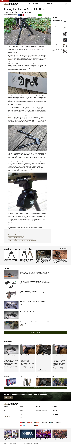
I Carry (21, 344)
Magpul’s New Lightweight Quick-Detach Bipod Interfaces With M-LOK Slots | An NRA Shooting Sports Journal (43, 261)
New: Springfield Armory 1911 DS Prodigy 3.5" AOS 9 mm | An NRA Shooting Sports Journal (43, 356)
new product (48, 359)
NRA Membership (55, 407)
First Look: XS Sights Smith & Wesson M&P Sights (33, 281)
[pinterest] (23, 14)
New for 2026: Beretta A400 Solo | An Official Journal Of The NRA (43, 361)
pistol (44, 359)
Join (10, 0)
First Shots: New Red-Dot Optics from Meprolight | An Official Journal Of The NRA (59, 364)
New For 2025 (35, 3)
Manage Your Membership (56, 411)
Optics (23, 284)
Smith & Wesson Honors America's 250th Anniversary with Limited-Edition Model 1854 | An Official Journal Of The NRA (43, 365)
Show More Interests (41, 387)
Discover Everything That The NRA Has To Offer (42, 439)
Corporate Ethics (15, 443)
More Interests (15, 342)
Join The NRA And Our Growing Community (27, 439)
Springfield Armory (40, 359)
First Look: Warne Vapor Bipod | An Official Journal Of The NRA (10, 260)
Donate (15, 0)
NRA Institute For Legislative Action (41, 410)
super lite (21, 231)
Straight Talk (6, 357)
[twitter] (21, 14)
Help (4, 411)
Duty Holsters (23, 357)
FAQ (4, 410)
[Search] (66, 4)
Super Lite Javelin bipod (35, 56)
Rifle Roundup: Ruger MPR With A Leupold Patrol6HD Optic (20, 239)
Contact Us (5, 409)
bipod (24, 231)
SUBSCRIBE (8, 397)
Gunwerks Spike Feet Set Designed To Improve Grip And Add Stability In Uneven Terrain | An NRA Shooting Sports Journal (60, 261)
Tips (20, 415)
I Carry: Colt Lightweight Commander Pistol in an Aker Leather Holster (22, 240)
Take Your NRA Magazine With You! (10, 439)
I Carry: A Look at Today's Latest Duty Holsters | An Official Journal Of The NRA (27, 356)
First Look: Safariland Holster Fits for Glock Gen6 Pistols (34, 322)
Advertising (5, 407)
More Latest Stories (39, 332)
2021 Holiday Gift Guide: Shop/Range (16, 236)
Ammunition (6, 376)
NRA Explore (38, 411)
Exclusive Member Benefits (57, 409)
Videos (48, 3)
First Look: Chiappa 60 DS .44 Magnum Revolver (32, 301)
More (11, 268)
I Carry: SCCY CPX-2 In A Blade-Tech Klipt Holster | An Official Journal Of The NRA (27, 367)
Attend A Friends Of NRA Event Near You (59, 439)
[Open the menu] (55, 4)
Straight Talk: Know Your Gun (27, 312)
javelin (18, 231)
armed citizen (11, 357)
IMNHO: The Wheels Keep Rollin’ (28, 271)
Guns (41, 3)
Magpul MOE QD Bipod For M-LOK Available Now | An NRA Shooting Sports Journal (26, 260)
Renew (13, 0)
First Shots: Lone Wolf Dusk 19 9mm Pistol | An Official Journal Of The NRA (59, 368)
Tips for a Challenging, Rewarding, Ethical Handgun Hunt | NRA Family (11, 361)
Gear (44, 3)
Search (5, 413)
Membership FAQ (55, 410)
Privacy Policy (5, 443)
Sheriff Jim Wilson (25, 314)
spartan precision (14, 231)
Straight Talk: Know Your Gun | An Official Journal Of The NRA (11, 356)
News (30, 3)
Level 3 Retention (28, 357)
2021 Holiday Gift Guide (13, 234)
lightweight (27, 231)
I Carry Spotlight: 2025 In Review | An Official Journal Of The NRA (26, 361)
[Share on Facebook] (19, 14)
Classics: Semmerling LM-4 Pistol (28, 291)
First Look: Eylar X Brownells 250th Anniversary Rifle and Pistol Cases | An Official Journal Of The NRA (43, 369)
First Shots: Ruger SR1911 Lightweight (15, 237)
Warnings (21, 443)
